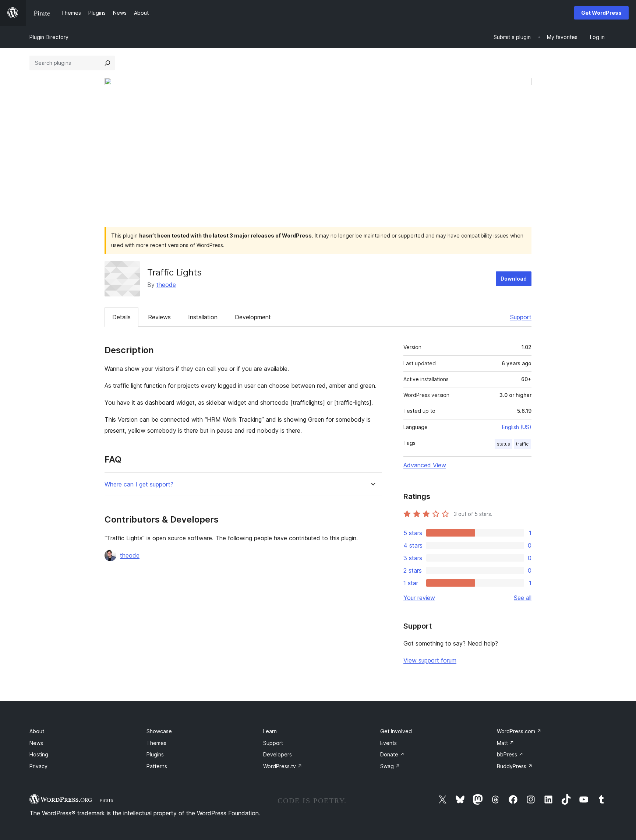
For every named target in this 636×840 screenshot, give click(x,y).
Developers (277, 754)
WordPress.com (519, 731)
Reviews (159, 317)
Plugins (155, 754)
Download (514, 278)
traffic (522, 444)
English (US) (516, 427)
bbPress (510, 754)
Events (388, 743)
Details (121, 317)
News (36, 743)
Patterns (156, 766)
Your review (419, 597)
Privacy (38, 766)
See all (522, 597)
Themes (156, 743)
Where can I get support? (139, 484)
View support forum (429, 660)
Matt (505, 743)
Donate (392, 754)
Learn (270, 731)
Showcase (159, 731)
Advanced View (424, 465)
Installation (203, 317)
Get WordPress (601, 13)
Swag (390, 766)
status (503, 444)
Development (253, 317)
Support (520, 317)
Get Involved (396, 731)
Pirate (106, 800)
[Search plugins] (107, 63)
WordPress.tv (282, 766)
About (36, 731)
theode (166, 284)
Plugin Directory (48, 37)
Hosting (38, 754)
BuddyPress (515, 766)
